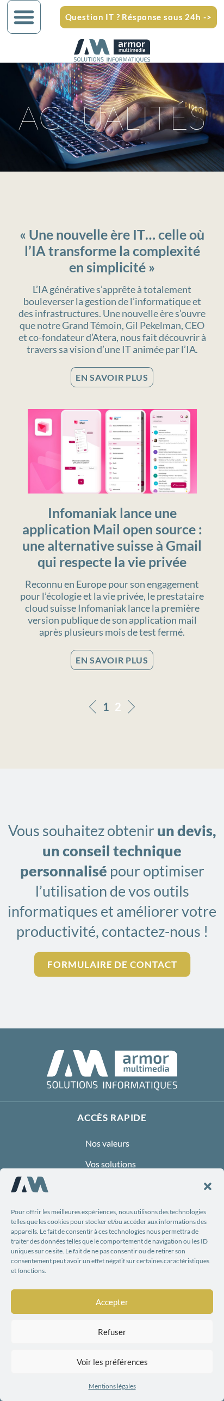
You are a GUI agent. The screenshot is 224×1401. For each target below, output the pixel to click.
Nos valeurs (107, 1143)
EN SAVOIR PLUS (112, 377)
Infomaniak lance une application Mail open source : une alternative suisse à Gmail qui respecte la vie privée (112, 537)
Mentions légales (112, 1386)
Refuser (112, 1332)
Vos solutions (110, 1164)
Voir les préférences (112, 1362)
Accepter (112, 1302)
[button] (207, 1186)
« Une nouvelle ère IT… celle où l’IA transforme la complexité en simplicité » (112, 250)
